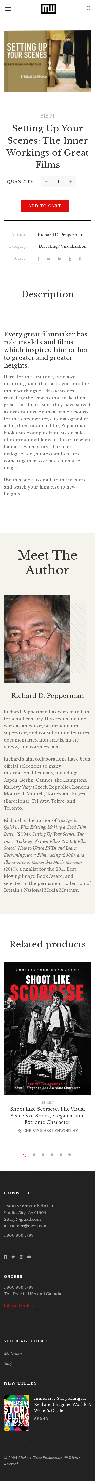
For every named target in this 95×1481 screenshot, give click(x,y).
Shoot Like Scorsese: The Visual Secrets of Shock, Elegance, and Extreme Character (47, 1115)
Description (47, 294)
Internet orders (19, 1305)
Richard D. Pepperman (61, 234)
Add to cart (44, 206)
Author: (19, 234)
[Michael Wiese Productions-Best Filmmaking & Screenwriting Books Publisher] (48, 9)
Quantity (20, 181)
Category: (18, 246)
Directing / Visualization (63, 246)
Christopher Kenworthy (50, 1130)
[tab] (47, 294)
